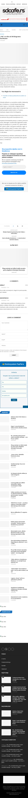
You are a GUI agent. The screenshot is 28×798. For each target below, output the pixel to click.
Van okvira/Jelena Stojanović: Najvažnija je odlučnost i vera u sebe (19, 542)
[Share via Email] (23, 226)
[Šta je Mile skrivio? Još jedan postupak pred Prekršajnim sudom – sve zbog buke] (4, 552)
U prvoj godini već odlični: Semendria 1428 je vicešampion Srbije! (18, 484)
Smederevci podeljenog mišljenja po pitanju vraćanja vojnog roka (19, 589)
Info (7, 29)
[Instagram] (14, 2)
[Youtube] (16, 2)
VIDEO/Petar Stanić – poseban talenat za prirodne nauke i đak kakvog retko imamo (19, 504)
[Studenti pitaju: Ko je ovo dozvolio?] (4, 466)
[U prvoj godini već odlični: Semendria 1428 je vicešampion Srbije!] (4, 485)
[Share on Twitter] (17, 226)
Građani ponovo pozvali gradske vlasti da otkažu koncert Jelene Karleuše (19, 688)
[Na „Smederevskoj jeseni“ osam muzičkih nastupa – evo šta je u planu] (4, 438)
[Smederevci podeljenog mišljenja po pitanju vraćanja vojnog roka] (4, 590)
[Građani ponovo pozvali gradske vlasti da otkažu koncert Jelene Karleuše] (6, 689)
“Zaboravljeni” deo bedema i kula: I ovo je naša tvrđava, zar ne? (19, 570)
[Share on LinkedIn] (19, 226)
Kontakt (18, 4)
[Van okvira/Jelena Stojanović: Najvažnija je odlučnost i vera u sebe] (4, 543)
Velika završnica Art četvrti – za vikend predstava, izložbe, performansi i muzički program (19, 494)
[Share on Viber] (22, 226)
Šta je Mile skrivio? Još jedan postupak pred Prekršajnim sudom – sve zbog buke (19, 551)
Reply (26, 285)
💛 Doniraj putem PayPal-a (14, 189)
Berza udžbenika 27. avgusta (19, 512)
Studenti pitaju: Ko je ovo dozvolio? (18, 464)
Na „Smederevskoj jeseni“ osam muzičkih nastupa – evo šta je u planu (19, 437)
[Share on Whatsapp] (20, 226)
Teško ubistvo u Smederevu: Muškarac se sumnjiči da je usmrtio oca (19, 561)
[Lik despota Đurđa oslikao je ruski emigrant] (4, 476)
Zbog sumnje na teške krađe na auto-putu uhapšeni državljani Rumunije (14, 269)
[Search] (26, 24)
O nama (3, 4)
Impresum (24, 4)
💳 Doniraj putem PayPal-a (13, 364)
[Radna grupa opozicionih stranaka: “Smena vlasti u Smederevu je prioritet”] (4, 524)
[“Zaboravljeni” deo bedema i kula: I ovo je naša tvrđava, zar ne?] (4, 571)
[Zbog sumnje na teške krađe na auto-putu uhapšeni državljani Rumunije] (14, 257)
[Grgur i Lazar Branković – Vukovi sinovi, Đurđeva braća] (4, 429)
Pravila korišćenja (10, 4)
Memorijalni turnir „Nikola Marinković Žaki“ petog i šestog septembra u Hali (18, 532)
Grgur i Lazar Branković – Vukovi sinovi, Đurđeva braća (19, 427)
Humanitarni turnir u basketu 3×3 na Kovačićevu (19, 597)
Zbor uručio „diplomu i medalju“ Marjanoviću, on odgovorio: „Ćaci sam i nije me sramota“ (19, 699)
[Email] (18, 2)
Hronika (14, 29)
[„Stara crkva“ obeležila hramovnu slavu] (4, 457)
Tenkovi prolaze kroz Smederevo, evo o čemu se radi (19, 679)
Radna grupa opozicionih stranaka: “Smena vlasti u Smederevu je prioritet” (18, 523)
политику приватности (9, 163)
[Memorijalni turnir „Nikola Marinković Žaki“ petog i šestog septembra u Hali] (4, 533)
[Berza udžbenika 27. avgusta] (4, 515)
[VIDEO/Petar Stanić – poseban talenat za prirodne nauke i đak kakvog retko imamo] (4, 505)
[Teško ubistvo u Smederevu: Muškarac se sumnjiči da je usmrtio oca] (4, 562)
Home (1, 29)
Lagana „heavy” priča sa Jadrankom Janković (17, 578)
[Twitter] (11, 2)
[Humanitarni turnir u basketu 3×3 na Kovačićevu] (4, 599)
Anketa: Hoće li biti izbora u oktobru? (18, 417)
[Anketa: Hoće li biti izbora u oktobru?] (4, 419)
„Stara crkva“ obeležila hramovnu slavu (17, 455)
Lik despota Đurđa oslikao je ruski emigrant (19, 474)
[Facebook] (9, 2)
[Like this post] (14, 226)
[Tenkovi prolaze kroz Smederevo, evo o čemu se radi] (6, 680)
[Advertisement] (14, 208)
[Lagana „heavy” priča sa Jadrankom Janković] (4, 580)
